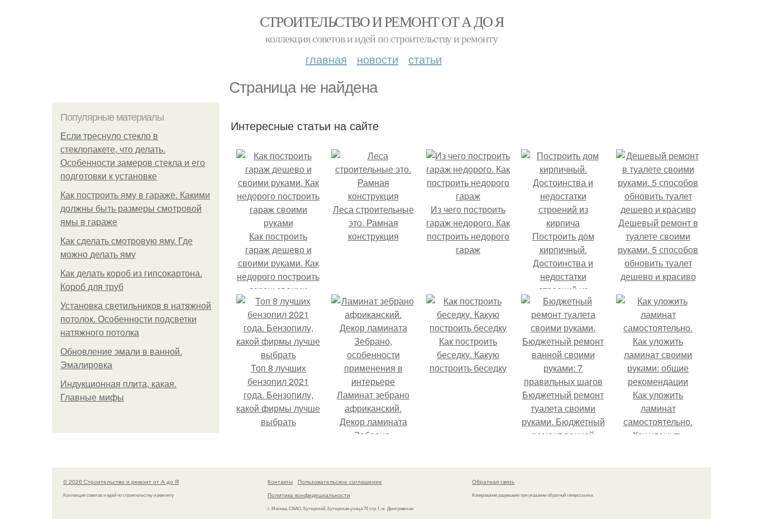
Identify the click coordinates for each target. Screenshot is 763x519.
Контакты (280, 481)
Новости (377, 59)
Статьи (425, 59)
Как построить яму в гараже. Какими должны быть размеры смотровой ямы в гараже (135, 209)
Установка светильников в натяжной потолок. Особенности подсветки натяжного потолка (135, 319)
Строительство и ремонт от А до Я (382, 21)
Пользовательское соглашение (340, 481)
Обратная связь (493, 481)
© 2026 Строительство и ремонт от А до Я (121, 481)
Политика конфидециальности (309, 495)
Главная (326, 59)
